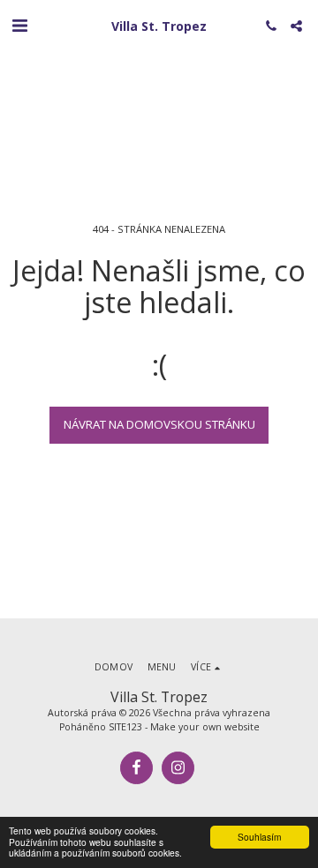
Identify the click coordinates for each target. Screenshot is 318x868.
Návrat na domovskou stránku (159, 424)
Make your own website (205, 727)
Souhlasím (259, 836)
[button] (19, 25)
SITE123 (125, 727)
